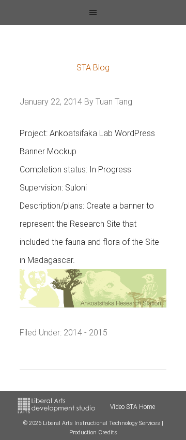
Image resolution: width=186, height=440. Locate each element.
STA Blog (93, 67)
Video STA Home (132, 406)
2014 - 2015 (85, 333)
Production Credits (93, 432)
